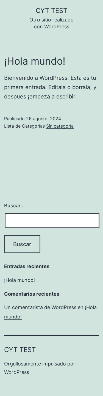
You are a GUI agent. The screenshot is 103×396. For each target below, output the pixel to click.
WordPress (16, 372)
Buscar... (14, 205)
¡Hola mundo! (34, 61)
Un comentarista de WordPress (40, 307)
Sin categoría (60, 126)
